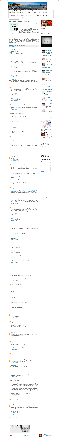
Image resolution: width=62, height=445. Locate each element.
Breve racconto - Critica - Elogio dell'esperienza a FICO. (48, 64)
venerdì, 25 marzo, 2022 (14, 203)
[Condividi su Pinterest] (24, 45)
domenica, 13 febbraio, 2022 (15, 160)
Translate (47, 144)
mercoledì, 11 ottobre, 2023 (14, 376)
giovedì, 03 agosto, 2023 (14, 362)
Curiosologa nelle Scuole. (45, 201)
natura (43, 206)
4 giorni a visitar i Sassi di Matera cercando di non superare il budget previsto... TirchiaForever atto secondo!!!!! (48, 78)
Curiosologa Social (41, 12)
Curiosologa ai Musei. (45, 196)
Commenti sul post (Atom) (15, 417)
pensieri (14, 46)
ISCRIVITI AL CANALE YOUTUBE (40, 17)
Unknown (12, 163)
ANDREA (12, 135)
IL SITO (14, 10)
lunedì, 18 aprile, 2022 (14, 220)
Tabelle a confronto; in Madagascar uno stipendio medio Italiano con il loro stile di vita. (48, 85)
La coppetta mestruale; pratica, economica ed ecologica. (48, 98)
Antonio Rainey (13, 186)
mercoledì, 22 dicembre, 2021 (15, 109)
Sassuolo (43, 205)
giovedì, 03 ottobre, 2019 (14, 83)
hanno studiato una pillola (27, 28)
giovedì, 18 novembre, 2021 (14, 100)
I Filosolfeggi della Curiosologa (20, 15)
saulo (12, 313)
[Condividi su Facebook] (23, 45)
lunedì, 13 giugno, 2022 (14, 317)
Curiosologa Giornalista (27, 17)
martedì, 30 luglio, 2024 (14, 395)
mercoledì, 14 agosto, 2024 (14, 412)
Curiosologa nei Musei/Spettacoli (26, 12)
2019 (12, 46)
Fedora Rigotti (13, 51)
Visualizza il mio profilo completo (47, 435)
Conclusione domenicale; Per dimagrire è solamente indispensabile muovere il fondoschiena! (48, 51)
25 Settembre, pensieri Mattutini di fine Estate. (48, 92)
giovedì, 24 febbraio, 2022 (14, 183)
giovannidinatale (13, 320)
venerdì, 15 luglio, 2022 (14, 337)
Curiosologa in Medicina (44, 10)
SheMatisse (15, 5)
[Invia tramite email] (21, 45)
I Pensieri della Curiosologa (19, 17)
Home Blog (10, 10)
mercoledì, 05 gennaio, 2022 (15, 132)
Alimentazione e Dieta (12, 17)
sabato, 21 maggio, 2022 (14, 239)
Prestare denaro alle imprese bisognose (16, 359)
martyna (12, 404)
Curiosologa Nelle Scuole (35, 12)
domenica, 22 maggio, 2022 (14, 288)
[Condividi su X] (22, 45)
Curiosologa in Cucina (47, 12)
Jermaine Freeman (13, 379)
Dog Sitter (17, 10)
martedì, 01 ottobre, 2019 (14, 76)
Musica (34, 15)
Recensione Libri (18, 12)
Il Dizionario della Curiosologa (28, 15)
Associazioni (33, 17)
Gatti (21, 10)
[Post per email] (19, 45)
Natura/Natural (45, 15)
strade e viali (43, 197)
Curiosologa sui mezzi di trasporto (46, 207)
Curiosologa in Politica (12, 15)
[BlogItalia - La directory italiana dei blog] (11, 435)
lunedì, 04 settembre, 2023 (14, 369)
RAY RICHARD (13, 156)
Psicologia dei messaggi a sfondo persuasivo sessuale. (48, 71)
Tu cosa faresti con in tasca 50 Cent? (48, 58)
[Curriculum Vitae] (26, 435)
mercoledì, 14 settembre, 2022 (15, 349)
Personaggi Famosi (39, 15)
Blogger (37, 438)
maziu (12, 283)
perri (11, 112)
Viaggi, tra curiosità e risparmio (27, 10)
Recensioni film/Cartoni (12, 12)
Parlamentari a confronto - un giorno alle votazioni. (48, 109)
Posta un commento (12, 414)
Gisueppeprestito (13, 365)
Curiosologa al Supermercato (36, 10)
